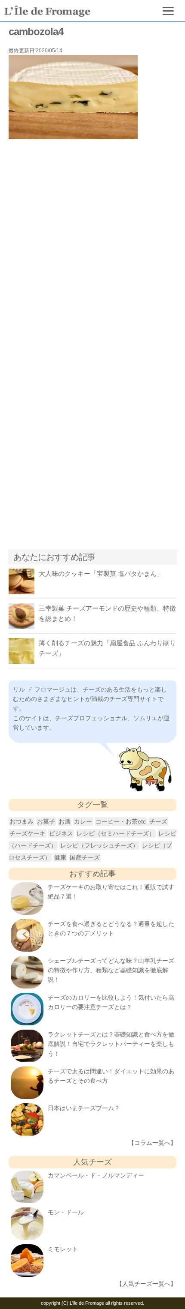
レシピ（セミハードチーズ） (116, 833)
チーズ (158, 821)
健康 (60, 857)
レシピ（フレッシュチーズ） (99, 845)
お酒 (65, 821)
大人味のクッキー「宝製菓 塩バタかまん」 (101, 573)
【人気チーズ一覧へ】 (146, 1283)
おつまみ (21, 821)
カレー (83, 821)
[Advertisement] (92, 248)
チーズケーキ (27, 833)
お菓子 (46, 821)
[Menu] (168, 10)
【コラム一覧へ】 (152, 1142)
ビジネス (61, 833)
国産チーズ (85, 857)
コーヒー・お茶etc (121, 821)
